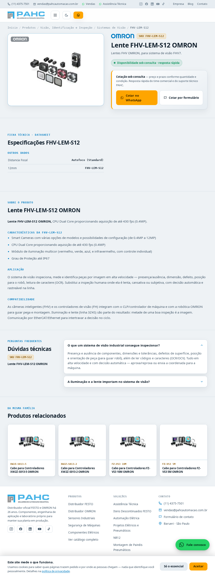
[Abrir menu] (55, 15)
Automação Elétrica (126, 518)
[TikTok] (163, 4)
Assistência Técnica (114, 4)
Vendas (90, 4)
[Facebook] (146, 4)
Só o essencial (174, 566)
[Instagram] (141, 4)
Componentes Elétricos (83, 532)
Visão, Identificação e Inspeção (66, 27)
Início (13, 27)
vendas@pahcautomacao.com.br (57, 4)
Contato (202, 4)
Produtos (29, 27)
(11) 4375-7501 (20, 4)
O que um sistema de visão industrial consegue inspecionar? (114, 345)
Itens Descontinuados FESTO (132, 511)
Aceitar (198, 566)
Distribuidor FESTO (80, 504)
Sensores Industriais (81, 518)
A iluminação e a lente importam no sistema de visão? (109, 381)
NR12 (117, 538)
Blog (190, 4)
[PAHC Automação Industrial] (26, 15)
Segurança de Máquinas (84, 525)
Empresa (178, 4)
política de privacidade (56, 571)
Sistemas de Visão (111, 27)
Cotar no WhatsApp (133, 97)
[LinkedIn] (152, 4)
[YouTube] (158, 4)
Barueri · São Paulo (176, 524)
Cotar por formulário (184, 98)
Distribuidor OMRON (82, 511)
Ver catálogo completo (83, 539)
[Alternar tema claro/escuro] (67, 15)
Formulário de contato (179, 517)
